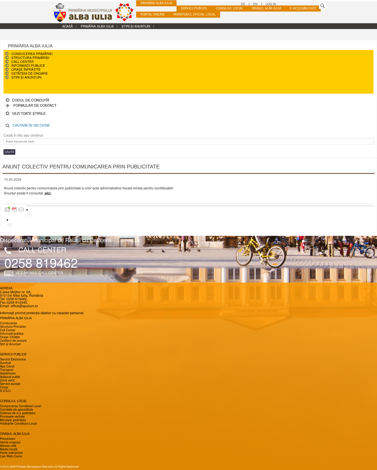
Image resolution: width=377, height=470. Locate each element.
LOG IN (271, 4)
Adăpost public (10, 376)
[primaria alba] (97, 12)
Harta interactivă (11, 452)
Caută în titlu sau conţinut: (23, 135)
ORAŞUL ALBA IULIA (266, 8)
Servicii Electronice (13, 359)
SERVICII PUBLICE (194, 8)
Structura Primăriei (13, 326)
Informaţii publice (28, 65)
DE (243, 4)
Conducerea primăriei (32, 53)
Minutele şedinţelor (13, 420)
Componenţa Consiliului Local (20, 406)
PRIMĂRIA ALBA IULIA (156, 3)
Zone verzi (7, 380)
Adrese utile (8, 445)
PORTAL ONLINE (153, 14)
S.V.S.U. (5, 390)
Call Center (22, 61)
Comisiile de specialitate (16, 409)
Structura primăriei (30, 57)
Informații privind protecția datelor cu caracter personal (42, 312)
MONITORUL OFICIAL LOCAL (194, 14)
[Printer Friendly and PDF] (14, 209)
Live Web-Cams (11, 456)
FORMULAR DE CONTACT (35, 105)
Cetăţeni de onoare (29, 73)
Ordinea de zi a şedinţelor (18, 413)
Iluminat (5, 362)
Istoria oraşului (10, 442)
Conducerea (8, 323)
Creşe (4, 387)
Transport (6, 369)
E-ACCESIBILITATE (303, 8)
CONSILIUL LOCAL (229, 8)
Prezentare (7, 438)
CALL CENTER (42, 249)
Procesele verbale (12, 416)
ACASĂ (67, 26)
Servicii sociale (10, 383)
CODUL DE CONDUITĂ (30, 100)
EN (255, 4)
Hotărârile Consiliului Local (18, 423)
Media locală (8, 449)
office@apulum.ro (24, 305)
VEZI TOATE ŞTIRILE (29, 113)
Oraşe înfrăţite (26, 69)
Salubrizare (8, 373)
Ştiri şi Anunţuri (136, 26)
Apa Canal (7, 366)
